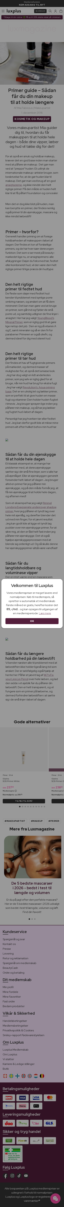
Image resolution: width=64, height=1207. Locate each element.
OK (32, 621)
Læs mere (45, 613)
